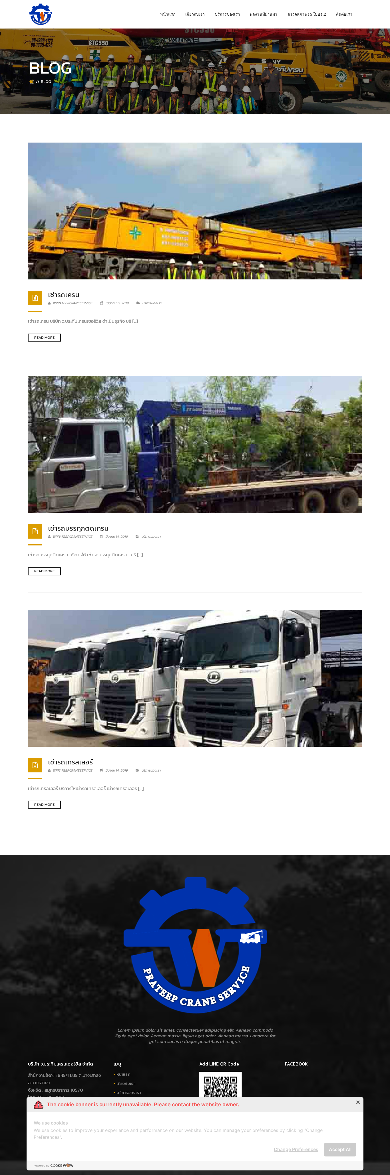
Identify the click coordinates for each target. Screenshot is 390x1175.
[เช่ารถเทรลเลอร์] (195, 678)
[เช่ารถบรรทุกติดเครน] (195, 444)
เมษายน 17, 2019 (116, 303)
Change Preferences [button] (296, 1149)
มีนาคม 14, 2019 (116, 536)
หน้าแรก (123, 1074)
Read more (44, 337)
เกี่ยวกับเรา (125, 1084)
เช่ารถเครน (63, 295)
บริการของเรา (151, 303)
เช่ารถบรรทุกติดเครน (78, 528)
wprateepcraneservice (72, 303)
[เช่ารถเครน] (195, 211)
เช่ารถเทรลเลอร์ (70, 762)
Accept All (340, 1149)
